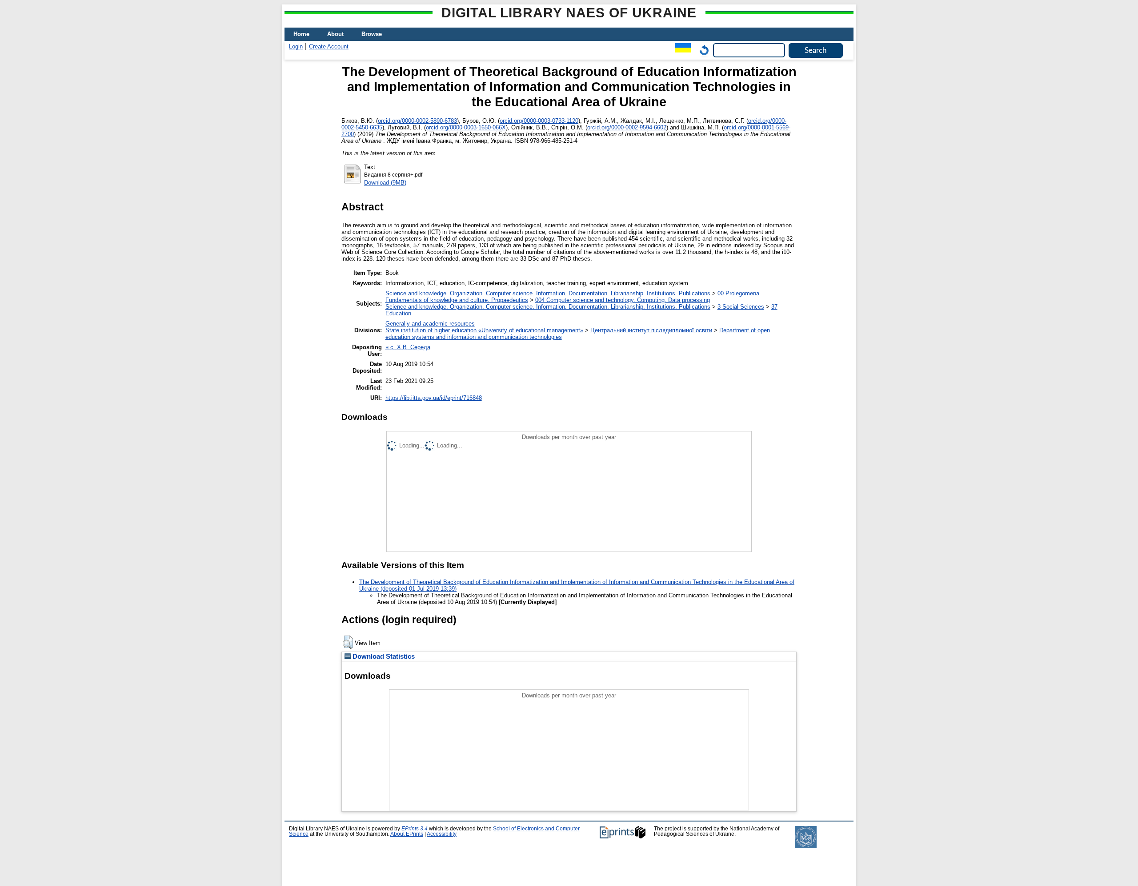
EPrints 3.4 (414, 828)
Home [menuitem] (301, 34)
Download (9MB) (385, 182)
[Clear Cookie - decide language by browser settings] (702, 50)
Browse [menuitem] (371, 34)
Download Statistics (383, 656)
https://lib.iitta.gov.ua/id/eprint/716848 (433, 398)
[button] (348, 642)
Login (296, 46)
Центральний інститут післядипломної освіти (651, 330)
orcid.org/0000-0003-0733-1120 (539, 120)
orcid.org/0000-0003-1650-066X (466, 127)
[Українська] (681, 50)
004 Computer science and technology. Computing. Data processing (622, 300)
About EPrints (406, 834)
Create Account (329, 46)
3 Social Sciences (740, 306)
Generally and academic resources (430, 323)
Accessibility (442, 834)
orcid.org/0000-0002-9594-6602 (626, 127)
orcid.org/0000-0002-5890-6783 (417, 120)
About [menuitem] (335, 34)
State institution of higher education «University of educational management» (484, 330)
